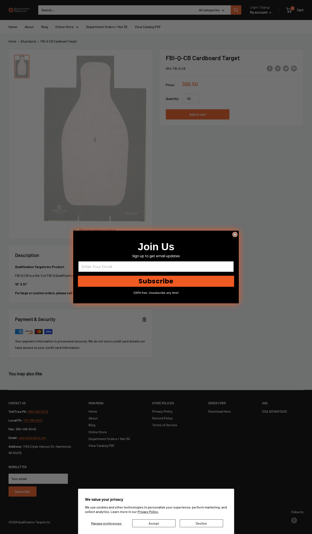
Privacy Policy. (148, 512)
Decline (201, 523)
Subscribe (156, 281)
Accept (154, 523)
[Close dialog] (235, 234)
